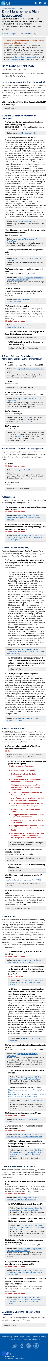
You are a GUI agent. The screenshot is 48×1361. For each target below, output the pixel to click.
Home (4, 8)
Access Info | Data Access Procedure (22, 1120)
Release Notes (25, 1337)
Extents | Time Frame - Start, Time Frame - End (25, 259)
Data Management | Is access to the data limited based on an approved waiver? (26, 982)
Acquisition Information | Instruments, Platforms (21, 326)
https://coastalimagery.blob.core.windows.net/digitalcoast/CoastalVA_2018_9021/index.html (27, 1095)
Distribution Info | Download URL (26, 1101)
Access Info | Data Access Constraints (25, 1039)
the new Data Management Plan (26, 57)
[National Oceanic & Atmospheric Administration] (29, 1348)
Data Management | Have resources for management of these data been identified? (23, 518)
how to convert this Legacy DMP (18, 59)
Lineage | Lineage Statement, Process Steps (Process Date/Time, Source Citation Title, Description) (25, 651)
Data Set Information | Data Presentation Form (22, 300)
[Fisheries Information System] (15, 1348)
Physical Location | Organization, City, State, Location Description (24, 1250)
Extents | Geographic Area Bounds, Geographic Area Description (25, 279)
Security (18, 1339)
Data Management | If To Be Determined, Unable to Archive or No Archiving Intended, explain (27, 1227)
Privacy (11, 1339)
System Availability (38, 1337)
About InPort (6, 1337)
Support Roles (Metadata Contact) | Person (25, 370)
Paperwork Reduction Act (31, 1339)
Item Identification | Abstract (28, 221)
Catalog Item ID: (14, 8)
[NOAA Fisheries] (22, 1348)
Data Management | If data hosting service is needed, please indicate (25, 1078)
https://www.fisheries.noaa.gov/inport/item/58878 (23, 880)
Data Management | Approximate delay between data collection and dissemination (24, 1135)
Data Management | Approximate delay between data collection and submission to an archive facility (24, 1272)
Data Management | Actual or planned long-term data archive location (23, 1199)
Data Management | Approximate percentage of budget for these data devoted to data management (24, 537)
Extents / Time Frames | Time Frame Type (23, 240)
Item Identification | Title (27, 133)
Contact (15, 1337)
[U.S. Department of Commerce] (36, 1348)
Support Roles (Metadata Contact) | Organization (25, 399)
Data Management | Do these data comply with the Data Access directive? (25, 961)
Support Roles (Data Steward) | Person (23, 471)
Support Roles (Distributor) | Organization (22, 1055)
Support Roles (27, 421)
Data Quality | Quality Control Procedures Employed (23, 719)
